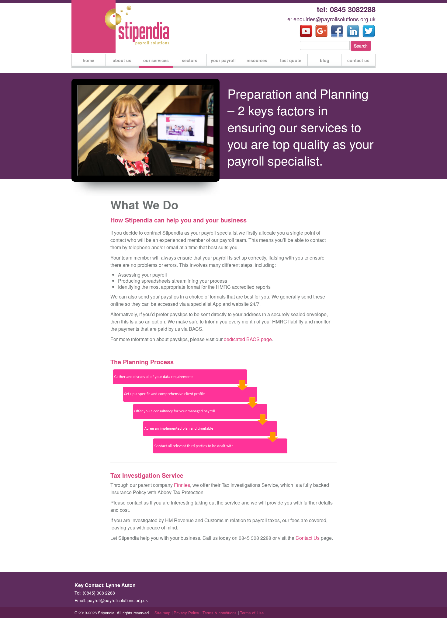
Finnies (182, 484)
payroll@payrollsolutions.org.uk (118, 600)
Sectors (189, 60)
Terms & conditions (220, 613)
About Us (122, 60)
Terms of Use (252, 613)
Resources (257, 60)
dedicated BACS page (248, 339)
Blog (324, 60)
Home (88, 60)
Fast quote (290, 60)
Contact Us (358, 60)
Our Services (156, 60)
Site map (162, 613)
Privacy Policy (186, 613)
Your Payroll (223, 60)
